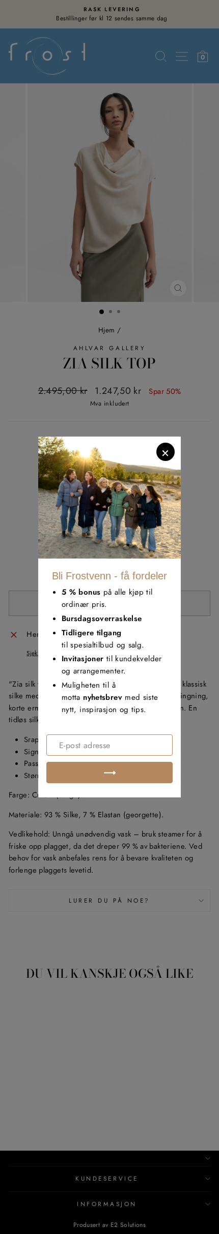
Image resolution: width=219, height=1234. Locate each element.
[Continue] (109, 772)
